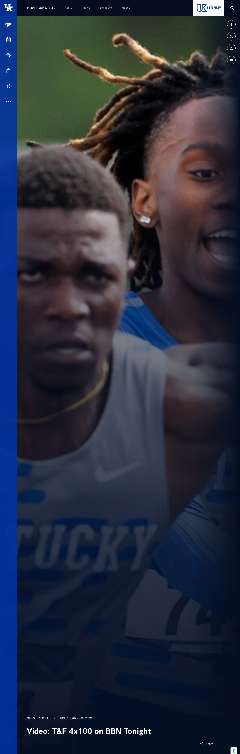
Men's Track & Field (41, 8)
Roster (69, 8)
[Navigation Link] (9, 24)
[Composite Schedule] (8, 39)
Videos (125, 8)
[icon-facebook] (231, 24)
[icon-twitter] (231, 36)
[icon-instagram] (231, 48)
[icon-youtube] (231, 60)
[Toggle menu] (8, 740)
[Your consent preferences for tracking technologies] (234, 750)
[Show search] (232, 8)
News (86, 8)
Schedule (106, 8)
